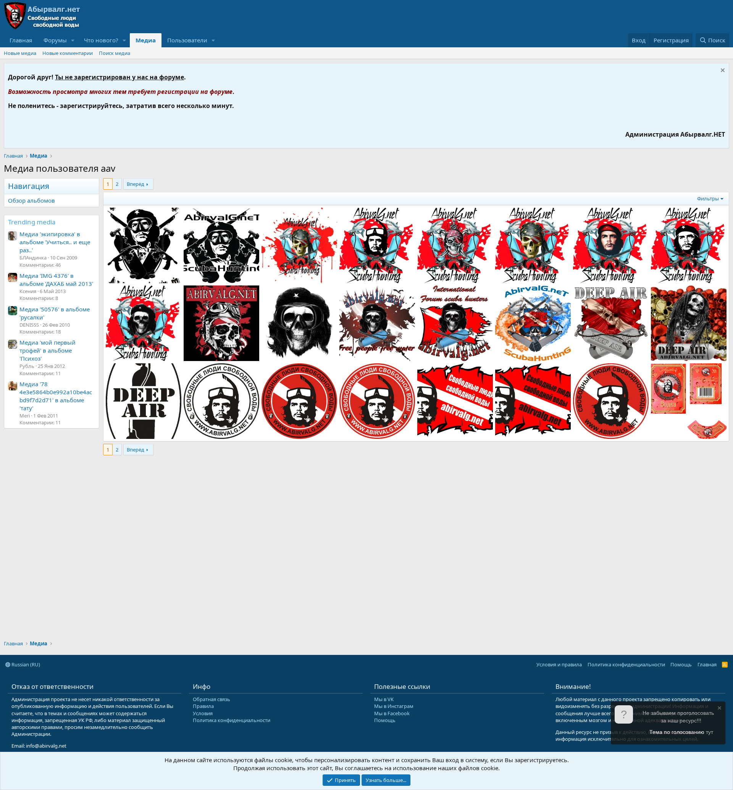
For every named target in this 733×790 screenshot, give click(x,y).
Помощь (681, 664)
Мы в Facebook (392, 713)
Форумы (55, 40)
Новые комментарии (67, 53)
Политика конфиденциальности (626, 664)
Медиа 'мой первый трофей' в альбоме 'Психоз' (47, 350)
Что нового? (101, 40)
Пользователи (187, 40)
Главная (21, 40)
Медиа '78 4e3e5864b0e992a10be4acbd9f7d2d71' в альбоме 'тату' (55, 396)
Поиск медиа (114, 53)
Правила (203, 706)
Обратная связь (211, 699)
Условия (203, 713)
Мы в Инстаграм (393, 706)
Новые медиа (20, 53)
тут (709, 732)
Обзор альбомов (31, 200)
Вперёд (135, 184)
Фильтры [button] (708, 198)
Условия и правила (559, 664)
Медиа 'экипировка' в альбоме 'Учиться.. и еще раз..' (54, 242)
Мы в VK (384, 699)
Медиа (146, 40)
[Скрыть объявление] (721, 71)
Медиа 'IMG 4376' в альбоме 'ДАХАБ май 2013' (56, 279)
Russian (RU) (25, 664)
